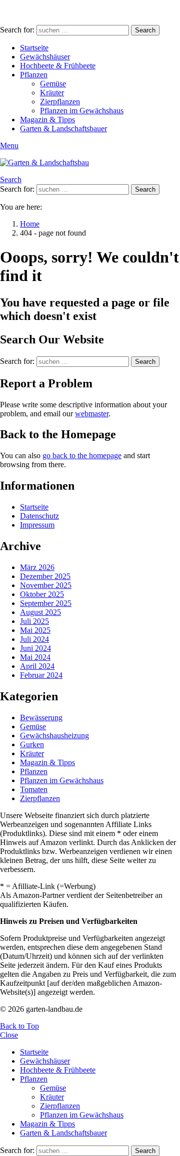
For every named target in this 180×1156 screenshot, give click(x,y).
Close (9, 1035)
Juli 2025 (34, 621)
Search (145, 30)
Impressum (37, 525)
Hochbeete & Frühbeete (58, 65)
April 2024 (37, 666)
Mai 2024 (35, 657)
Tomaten (34, 789)
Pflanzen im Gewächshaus (82, 110)
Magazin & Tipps (47, 119)
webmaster (91, 413)
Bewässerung (41, 717)
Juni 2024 (35, 648)
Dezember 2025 (45, 576)
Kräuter (52, 92)
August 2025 (40, 612)
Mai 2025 (35, 630)
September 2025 (46, 603)
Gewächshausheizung (54, 735)
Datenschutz (39, 516)
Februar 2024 (41, 675)
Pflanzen (34, 74)
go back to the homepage (82, 455)
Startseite (34, 47)
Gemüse (53, 83)
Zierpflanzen (60, 101)
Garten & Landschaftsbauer (63, 128)
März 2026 (37, 567)
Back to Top (19, 1026)
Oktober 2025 (42, 594)
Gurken (32, 744)
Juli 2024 (34, 639)
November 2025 (46, 585)
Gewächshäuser (45, 56)
